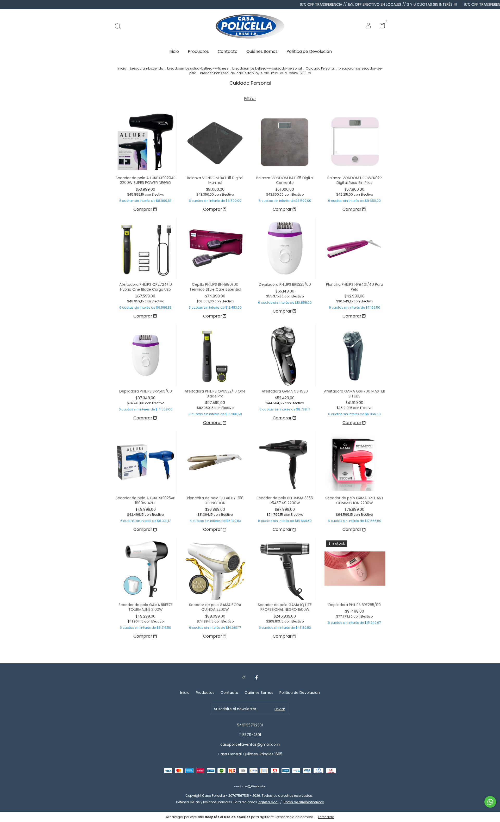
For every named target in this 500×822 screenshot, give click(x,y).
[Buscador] (120, 26)
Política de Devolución (309, 51)
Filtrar (250, 99)
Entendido (326, 817)
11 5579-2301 (250, 734)
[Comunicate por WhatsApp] (490, 802)
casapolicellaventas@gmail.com (250, 744)
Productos (198, 51)
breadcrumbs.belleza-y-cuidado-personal (267, 68)
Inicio (173, 51)
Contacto (228, 51)
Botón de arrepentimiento (304, 802)
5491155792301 (250, 725)
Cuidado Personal (320, 68)
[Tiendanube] (250, 787)
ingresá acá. (268, 802)
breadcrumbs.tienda (146, 68)
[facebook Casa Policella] (256, 677)
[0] (380, 26)
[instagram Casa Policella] (243, 677)
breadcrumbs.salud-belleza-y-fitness (197, 68)
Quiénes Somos (262, 51)
